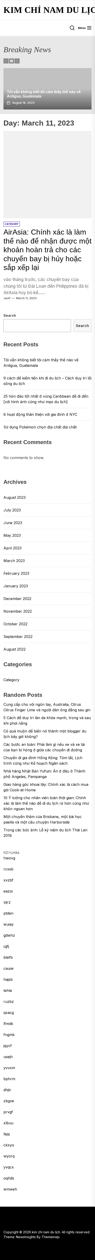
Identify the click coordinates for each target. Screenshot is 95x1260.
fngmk (9, 1034)
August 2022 (14, 649)
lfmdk (8, 1023)
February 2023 (16, 573)
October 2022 (15, 624)
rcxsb (8, 869)
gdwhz (9, 935)
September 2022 (18, 636)
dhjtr (7, 1090)
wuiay (8, 924)
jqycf (7, 1045)
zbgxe (8, 1101)
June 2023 (12, 522)
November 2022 (17, 611)
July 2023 (12, 510)
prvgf (8, 1112)
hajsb (8, 979)
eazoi (8, 891)
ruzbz (8, 1001)
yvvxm (9, 1067)
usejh (8, 1056)
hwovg (9, 858)
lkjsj (6, 1134)
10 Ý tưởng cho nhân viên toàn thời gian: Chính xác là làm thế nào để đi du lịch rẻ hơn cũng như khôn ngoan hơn (46, 803)
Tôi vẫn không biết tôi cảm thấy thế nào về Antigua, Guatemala (40, 363)
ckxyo (8, 1145)
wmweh (10, 1189)
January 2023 (15, 586)
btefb (8, 957)
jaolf (6, 298)
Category (11, 679)
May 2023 (12, 535)
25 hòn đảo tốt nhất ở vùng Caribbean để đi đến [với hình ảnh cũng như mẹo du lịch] (45, 399)
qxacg (8, 1012)
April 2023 (12, 548)
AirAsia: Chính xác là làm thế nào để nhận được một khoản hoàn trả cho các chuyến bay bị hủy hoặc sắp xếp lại (47, 250)
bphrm (9, 1078)
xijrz (7, 902)
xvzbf (8, 880)
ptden (8, 913)
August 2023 (14, 497)
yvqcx (8, 1167)
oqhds (8, 1178)
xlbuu (8, 1123)
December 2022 (17, 598)
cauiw (8, 968)
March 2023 (14, 560)
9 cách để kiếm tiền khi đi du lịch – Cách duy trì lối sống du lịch (47, 381)
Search (9, 315)
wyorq (9, 1156)
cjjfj (6, 946)
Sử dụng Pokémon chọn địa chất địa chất (40, 427)
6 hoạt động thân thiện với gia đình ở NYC (40, 414)
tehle (7, 990)
